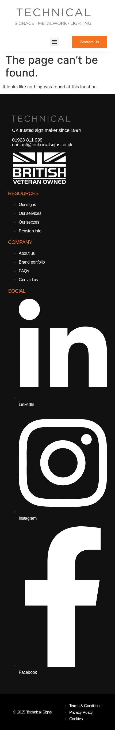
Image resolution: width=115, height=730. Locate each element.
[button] (54, 42)
